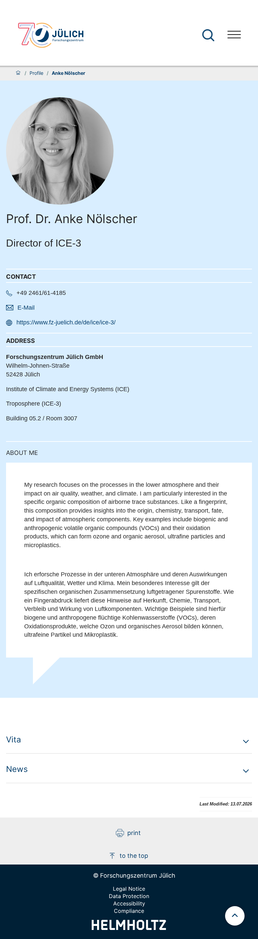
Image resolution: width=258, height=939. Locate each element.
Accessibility (129, 903)
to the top (134, 855)
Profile (36, 73)
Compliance (129, 910)
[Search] (209, 35)
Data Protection (129, 896)
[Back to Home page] (50, 35)
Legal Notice (129, 888)
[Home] (18, 73)
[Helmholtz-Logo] (129, 927)
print (134, 832)
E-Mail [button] (26, 307)
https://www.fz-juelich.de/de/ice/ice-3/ (66, 322)
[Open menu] (234, 35)
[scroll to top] (235, 916)
